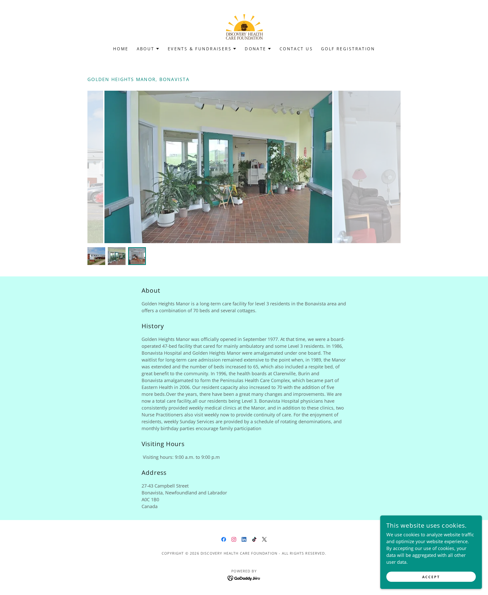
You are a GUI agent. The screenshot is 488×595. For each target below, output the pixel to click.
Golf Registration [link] (348, 49)
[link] (244, 26)
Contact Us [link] (296, 49)
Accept (431, 576)
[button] (148, 49)
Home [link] (121, 49)
